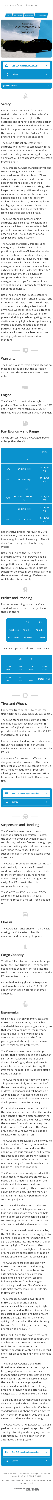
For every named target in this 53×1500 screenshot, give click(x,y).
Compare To (29, 15)
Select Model (18, 15)
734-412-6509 (35, 1476)
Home (9, 15)
